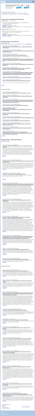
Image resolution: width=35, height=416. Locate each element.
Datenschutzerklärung (4, 414)
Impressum (3, 412)
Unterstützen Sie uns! (25, 406)
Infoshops (4, 26)
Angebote (4, 25)
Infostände (9, 26)
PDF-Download (28, 44)
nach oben (3, 85)
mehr (26, 13)
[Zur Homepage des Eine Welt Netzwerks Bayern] (4, 2)
